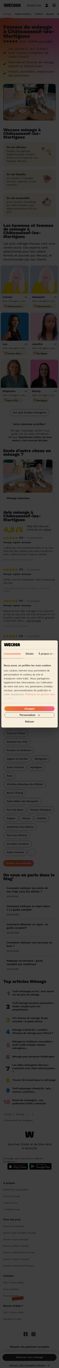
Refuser (29, 721)
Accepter (29, 708)
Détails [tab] (30, 653)
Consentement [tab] (12, 653)
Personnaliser (28, 715)
